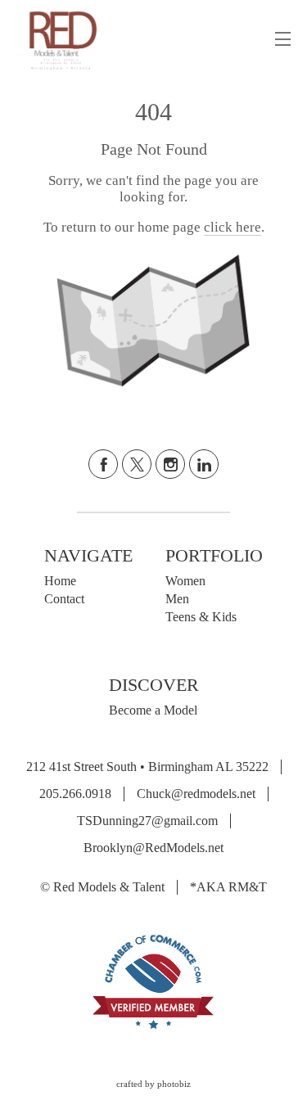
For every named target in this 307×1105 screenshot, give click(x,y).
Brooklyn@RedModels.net (153, 848)
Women (185, 581)
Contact (64, 599)
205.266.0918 (75, 794)
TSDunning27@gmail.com (147, 821)
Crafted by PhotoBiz (153, 1084)
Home (60, 581)
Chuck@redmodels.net (196, 794)
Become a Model (153, 710)
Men (177, 599)
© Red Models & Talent (102, 887)
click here (232, 227)
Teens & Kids (201, 617)
